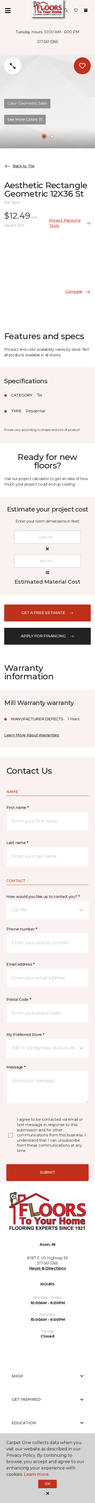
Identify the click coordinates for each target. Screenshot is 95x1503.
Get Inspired (26, 1399)
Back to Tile (24, 166)
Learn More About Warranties (31, 735)
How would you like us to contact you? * (43, 896)
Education (24, 1423)
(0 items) (86, 10)
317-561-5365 (47, 41)
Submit (47, 1172)
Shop (17, 1376)
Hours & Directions (47, 1268)
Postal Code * (18, 999)
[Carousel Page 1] (44, 136)
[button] (66, 10)
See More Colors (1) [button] (24, 119)
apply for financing (43, 636)
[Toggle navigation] (7, 10)
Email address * (20, 964)
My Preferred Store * (25, 1034)
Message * (15, 1067)
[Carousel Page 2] (52, 136)
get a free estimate (43, 612)
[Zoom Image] (12, 65)
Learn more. (36, 1474)
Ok (47, 1483)
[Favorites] (76, 10)
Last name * (17, 843)
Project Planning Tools (64, 223)
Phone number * (21, 929)
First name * (17, 807)
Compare (73, 291)
